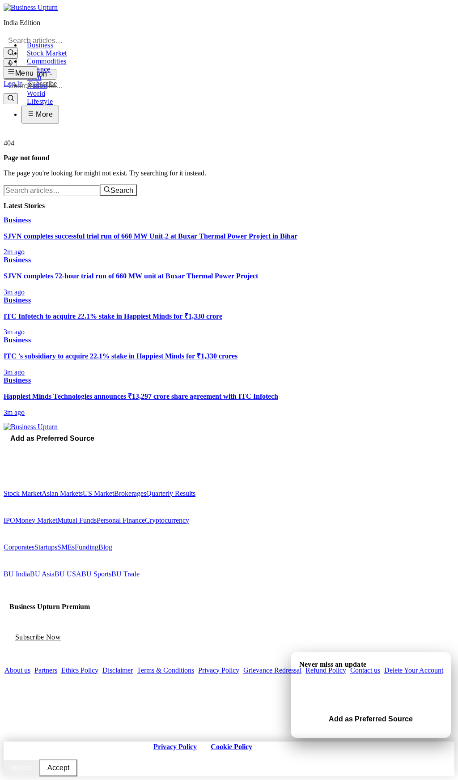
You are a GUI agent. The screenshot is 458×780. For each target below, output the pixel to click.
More (43, 114)
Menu (24, 73)
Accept (58, 767)
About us (17, 670)
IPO (9, 520)
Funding (86, 547)
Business (40, 45)
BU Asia (42, 574)
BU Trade (125, 574)
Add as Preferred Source (52, 438)
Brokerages (130, 493)
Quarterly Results (170, 493)
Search (121, 190)
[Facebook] (7, 450)
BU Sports (96, 574)
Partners (45, 670)
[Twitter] (13, 450)
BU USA (68, 574)
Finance (39, 69)
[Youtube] (25, 450)
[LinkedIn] (32, 450)
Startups (45, 547)
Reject (21, 767)
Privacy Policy (218, 670)
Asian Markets (62, 493)
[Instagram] (19, 450)
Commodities (46, 61)
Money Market (36, 520)
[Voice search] (10, 64)
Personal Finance (121, 520)
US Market (98, 493)
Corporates (19, 547)
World (36, 93)
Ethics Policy (79, 670)
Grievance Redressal (272, 670)
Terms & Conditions (165, 670)
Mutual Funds (77, 520)
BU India (17, 574)
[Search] (11, 53)
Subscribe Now (38, 637)
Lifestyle (40, 101)
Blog (105, 547)
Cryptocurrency (167, 520)
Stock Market (47, 53)
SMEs (66, 547)
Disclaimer (117, 670)
